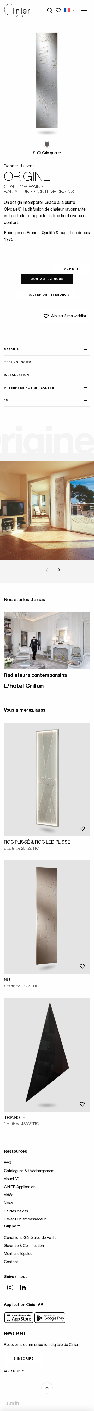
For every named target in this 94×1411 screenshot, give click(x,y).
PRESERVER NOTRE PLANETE (29, 388)
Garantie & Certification (24, 1246)
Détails (11, 349)
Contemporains (24, 187)
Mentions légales (18, 1254)
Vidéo (9, 1195)
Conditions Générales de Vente (30, 1238)
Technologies (17, 362)
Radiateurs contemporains (39, 192)
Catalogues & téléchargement (29, 1171)
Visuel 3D (11, 1179)
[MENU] (84, 9)
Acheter (72, 269)
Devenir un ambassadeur (24, 1219)
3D (6, 400)
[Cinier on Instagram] (10, 1288)
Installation (16, 375)
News (8, 1203)
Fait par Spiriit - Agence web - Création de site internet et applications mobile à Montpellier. (12, 1404)
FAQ (7, 1163)
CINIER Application (20, 1187)
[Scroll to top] (47, 1388)
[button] (47, 144)
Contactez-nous (47, 279)
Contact (11, 1262)
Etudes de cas (16, 1211)
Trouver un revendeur (47, 295)
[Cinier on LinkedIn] (23, 1288)
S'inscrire (23, 1358)
